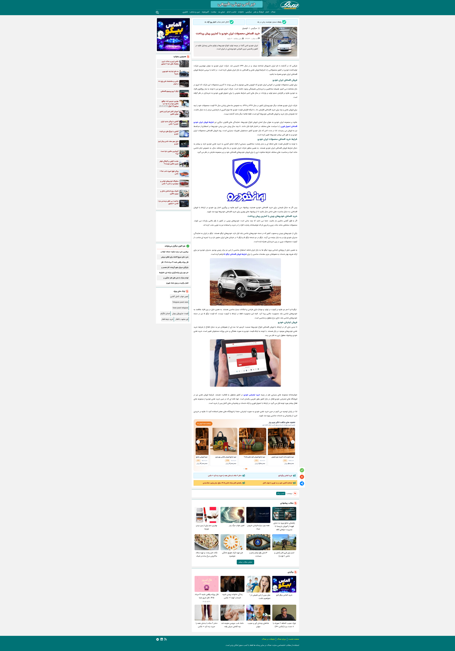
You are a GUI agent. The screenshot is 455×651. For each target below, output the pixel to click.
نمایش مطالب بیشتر (245, 562)
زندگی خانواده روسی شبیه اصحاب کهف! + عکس (232, 596)
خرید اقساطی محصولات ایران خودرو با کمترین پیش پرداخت (228, 34)
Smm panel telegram (180, 307)
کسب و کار (280, 493)
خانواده (241, 12)
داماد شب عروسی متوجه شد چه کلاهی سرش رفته (232, 625)
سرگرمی (249, 12)
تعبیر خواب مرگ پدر (236, 525)
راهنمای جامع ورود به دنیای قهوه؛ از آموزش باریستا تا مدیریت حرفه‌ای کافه (284, 526)
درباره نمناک (281, 639)
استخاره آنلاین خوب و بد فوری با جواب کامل (277, 483)
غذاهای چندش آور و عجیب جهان (258, 625)
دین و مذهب (194, 12)
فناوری (185, 12)
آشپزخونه (205, 12)
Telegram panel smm (180, 302)
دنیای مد (221, 12)
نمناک (273, 12)
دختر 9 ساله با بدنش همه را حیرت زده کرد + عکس (225, 475)
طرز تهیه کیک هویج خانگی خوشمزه (232, 554)
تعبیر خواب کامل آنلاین (179, 296)
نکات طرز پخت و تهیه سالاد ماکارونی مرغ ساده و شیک (206, 554)
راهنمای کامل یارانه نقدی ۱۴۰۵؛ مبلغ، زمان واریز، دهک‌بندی (222, 483)
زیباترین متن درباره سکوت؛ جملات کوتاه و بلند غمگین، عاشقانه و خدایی (174, 252)
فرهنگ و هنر (259, 12)
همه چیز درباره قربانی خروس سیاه (258, 527)
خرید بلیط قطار (167, 319)
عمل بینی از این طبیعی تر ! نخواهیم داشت (260, 597)
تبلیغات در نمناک (268, 639)
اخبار (267, 12)
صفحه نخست (293, 639)
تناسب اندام (231, 12)
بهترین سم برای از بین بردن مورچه (206, 527)
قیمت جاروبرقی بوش (180, 313)
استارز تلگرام (165, 313)
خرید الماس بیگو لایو (285, 475)
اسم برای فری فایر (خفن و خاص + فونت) (284, 554)
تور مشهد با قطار (181, 319)
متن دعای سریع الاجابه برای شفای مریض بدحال (174, 257)
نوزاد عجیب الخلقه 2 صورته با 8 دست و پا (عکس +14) (284, 625)
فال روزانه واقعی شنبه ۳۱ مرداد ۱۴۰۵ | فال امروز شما (206, 596)
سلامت (213, 12)
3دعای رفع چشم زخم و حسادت (258, 554)
